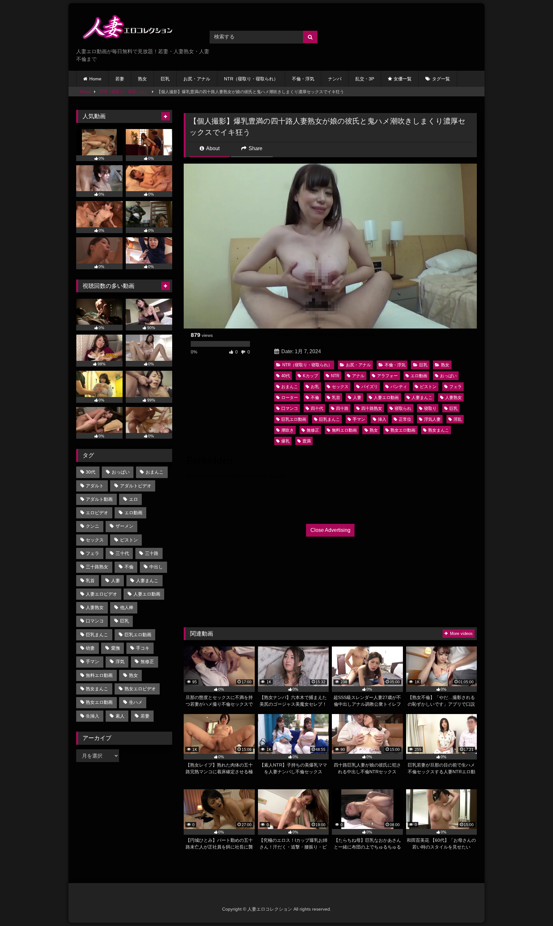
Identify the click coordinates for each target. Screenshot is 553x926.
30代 (90, 472)
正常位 (405, 419)
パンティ (398, 386)
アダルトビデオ (135, 485)
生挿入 (92, 716)
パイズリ (369, 386)
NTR (335, 375)
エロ (133, 499)
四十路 (342, 408)
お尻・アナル (196, 78)
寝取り (430, 408)
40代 (285, 375)
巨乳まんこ (329, 419)
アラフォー (387, 375)
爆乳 (285, 441)
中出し (156, 566)
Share (254, 148)
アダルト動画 (99, 499)
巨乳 (165, 78)
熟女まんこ (438, 430)
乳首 (336, 397)
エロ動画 (419, 375)
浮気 (120, 661)
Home (95, 78)
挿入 (382, 419)
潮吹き (287, 430)
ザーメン (124, 526)
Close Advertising (330, 530)
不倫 (315, 397)
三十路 (151, 553)
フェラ (455, 386)
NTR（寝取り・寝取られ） (251, 78)
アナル (358, 375)
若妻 (119, 78)
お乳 (315, 386)
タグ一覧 (441, 78)
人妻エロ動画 (386, 397)
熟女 (142, 78)
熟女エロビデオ (140, 688)
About (212, 148)
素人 (120, 716)
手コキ (142, 648)
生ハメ (135, 702)
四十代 (317, 408)
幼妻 (90, 648)
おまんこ (289, 386)
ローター (289, 397)
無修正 (313, 430)
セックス (340, 386)
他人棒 (126, 607)
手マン (359, 419)
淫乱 (457, 419)
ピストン (428, 386)
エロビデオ (97, 512)
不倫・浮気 (303, 78)
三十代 (122, 553)
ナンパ (334, 78)
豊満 (306, 441)
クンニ (92, 526)
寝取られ (403, 408)
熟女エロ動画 (402, 430)
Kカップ (310, 375)
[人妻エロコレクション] (124, 28)
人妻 (357, 397)
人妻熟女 (453, 397)
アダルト (95, 485)
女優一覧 (403, 78)
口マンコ (289, 408)
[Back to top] (533, 907)
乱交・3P (364, 78)
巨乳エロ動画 (293, 419)
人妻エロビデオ (101, 594)
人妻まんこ (422, 397)
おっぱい (448, 375)
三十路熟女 (97, 566)
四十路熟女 (371, 408)
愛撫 (115, 648)
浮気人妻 (432, 419)
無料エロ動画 (344, 430)
